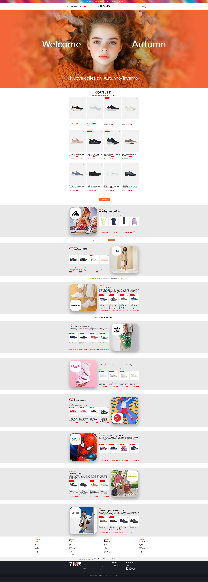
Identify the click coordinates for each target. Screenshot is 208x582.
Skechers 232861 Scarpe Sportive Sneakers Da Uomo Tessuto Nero (111, 121)
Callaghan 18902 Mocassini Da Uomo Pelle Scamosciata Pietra (103, 529)
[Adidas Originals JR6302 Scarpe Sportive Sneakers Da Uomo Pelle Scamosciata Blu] (73, 337)
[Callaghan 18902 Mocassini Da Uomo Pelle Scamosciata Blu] (114, 521)
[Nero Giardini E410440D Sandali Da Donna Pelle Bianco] (94, 260)
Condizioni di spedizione (102, 568)
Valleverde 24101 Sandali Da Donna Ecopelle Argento (103, 492)
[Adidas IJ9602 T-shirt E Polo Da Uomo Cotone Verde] (103, 221)
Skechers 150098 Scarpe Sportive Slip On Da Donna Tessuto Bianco (130, 121)
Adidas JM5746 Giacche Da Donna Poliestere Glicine (133, 229)
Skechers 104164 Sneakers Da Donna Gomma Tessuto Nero (94, 187)
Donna (84, 562)
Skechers (37, 543)
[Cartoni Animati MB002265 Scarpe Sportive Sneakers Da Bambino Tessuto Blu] (134, 448)
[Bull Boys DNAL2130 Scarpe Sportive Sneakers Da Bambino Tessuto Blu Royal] (104, 412)
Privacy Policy (100, 569)
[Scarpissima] (104, 6)
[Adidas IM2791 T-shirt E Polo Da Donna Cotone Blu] (114, 221)
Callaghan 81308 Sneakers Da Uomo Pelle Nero (133, 528)
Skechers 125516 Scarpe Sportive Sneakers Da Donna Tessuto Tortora (123, 307)
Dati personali (114, 563)
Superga (106, 548)
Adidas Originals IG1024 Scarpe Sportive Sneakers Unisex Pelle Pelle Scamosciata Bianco (104, 346)
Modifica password (115, 565)
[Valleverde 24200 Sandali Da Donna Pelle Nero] (73, 485)
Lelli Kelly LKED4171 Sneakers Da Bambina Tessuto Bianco (123, 383)
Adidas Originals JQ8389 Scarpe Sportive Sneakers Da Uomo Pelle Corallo (94, 345)
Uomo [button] (66, 6)
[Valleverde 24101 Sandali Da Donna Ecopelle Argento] (104, 485)
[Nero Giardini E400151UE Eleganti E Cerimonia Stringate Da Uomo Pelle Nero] (84, 260)
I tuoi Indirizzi (114, 566)
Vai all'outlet (104, 199)
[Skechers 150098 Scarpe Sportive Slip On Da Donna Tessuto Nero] (77, 108)
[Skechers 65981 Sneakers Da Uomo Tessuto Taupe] (130, 141)
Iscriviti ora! (111, 240)
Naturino (106, 550)
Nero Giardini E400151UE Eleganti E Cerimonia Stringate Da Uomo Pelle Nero (83, 268)
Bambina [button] (71, 6)
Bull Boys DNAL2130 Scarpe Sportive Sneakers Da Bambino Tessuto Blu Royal (104, 420)
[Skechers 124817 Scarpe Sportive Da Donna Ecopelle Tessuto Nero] (95, 141)
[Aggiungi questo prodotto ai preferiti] (83, 99)
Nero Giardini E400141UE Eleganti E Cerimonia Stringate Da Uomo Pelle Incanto (129, 187)
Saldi (84, 570)
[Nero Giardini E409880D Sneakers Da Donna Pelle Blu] (112, 141)
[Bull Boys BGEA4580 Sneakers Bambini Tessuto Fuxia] (84, 412)
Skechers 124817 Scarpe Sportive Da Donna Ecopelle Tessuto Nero (94, 155)
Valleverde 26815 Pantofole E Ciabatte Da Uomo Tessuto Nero (83, 493)
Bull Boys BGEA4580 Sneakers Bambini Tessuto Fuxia (83, 419)
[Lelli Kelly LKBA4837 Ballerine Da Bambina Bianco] (114, 376)
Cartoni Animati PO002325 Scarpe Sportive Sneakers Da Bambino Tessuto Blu (113, 456)
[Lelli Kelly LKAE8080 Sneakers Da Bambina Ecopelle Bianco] (103, 376)
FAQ (98, 565)
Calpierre (71, 545)
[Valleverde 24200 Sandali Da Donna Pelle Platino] (94, 485)
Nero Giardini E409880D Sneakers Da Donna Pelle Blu (112, 155)
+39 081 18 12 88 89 (132, 569)
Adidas (70, 543)
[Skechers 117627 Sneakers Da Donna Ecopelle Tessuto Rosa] (77, 141)
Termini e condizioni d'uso (102, 566)
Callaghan (37, 545)
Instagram (128, 565)
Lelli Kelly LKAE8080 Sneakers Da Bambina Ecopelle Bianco (103, 383)
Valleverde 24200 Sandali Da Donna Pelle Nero (73, 492)
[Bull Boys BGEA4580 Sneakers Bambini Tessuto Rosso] (73, 412)
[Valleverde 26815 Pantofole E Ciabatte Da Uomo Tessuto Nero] (84, 485)
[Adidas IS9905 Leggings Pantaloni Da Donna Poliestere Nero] (124, 221)
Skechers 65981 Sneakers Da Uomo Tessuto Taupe (129, 155)
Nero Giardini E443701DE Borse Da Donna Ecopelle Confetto (104, 268)
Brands (84, 571)
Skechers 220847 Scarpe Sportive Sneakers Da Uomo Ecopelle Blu (102, 307)
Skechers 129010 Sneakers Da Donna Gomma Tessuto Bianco (111, 187)
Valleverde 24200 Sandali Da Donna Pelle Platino (94, 492)
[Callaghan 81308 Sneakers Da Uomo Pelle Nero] (134, 521)
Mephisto (37, 550)
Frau (70, 544)
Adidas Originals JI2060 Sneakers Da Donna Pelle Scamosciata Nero (83, 345)
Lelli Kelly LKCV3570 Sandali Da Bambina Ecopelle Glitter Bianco (134, 384)
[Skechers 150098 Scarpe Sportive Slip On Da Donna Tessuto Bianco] (130, 108)
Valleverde (37, 548)
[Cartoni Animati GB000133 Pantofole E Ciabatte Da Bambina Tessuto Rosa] (124, 448)
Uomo (84, 564)
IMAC (70, 547)
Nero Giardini (37, 544)
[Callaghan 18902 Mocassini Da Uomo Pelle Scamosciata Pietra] (103, 521)
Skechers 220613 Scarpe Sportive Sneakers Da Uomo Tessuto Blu (133, 307)
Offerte (84, 568)
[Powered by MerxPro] (104, 579)
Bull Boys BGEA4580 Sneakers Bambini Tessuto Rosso (73, 419)
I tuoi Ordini (114, 568)
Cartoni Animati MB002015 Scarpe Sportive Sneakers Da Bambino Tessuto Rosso (103, 457)
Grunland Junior (107, 551)
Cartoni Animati (142, 550)
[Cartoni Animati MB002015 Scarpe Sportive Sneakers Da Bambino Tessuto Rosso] (103, 448)
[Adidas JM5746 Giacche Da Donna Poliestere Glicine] (134, 221)
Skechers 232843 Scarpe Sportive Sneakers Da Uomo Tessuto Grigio (113, 307)
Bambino (84, 567)
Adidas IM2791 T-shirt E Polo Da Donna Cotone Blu (113, 229)
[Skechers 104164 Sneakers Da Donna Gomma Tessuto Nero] (95, 173)
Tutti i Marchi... (38, 552)
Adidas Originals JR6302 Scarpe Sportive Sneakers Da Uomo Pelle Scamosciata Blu (73, 346)
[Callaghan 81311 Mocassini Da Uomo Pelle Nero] (124, 521)
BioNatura (37, 547)
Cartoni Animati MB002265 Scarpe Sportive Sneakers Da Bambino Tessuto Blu (134, 456)
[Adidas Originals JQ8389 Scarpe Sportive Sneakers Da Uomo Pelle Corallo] (94, 337)
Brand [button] (80, 6)
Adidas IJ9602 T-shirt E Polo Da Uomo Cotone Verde (103, 229)
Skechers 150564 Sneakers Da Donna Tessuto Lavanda (94, 121)
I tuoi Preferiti (114, 569)
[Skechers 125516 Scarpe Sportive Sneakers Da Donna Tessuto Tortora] (124, 299)
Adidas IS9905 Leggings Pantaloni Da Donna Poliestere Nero (124, 229)
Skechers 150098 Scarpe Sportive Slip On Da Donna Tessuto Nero (77, 121)
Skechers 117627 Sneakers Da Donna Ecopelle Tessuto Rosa (76, 155)
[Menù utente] (140, 6)
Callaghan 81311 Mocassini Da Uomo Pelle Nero (123, 528)
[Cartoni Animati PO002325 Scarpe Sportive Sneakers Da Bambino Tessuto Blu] (114, 448)
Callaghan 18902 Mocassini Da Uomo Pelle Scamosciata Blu (113, 528)
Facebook (128, 563)
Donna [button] (63, 6)
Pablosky (106, 547)
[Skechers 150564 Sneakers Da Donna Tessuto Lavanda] (95, 108)
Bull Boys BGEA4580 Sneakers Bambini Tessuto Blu (94, 419)
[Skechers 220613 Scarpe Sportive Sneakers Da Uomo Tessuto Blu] (134, 299)
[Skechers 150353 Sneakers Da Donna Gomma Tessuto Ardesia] (77, 173)
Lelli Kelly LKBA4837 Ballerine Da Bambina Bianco (113, 383)
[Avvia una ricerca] (88, 6)
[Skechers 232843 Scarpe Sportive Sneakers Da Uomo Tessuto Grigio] (114, 299)
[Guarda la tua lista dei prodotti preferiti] (143, 6)
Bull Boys (141, 543)
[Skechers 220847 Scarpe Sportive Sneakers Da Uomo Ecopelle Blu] (103, 299)
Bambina (84, 565)
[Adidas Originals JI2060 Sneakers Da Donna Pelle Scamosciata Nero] (84, 337)
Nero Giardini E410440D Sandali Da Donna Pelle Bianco (94, 267)
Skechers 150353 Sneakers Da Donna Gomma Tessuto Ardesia (76, 187)
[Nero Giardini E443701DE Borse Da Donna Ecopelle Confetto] (104, 260)
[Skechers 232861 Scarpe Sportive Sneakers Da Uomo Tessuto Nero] (112, 108)
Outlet (85, 6)
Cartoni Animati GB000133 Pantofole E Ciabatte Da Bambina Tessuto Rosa (124, 456)
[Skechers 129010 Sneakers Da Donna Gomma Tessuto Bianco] (112, 173)
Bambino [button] (76, 6)
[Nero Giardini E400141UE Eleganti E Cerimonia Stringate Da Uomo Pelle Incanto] (130, 173)
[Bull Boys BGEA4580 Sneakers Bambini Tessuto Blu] (94, 412)
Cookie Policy (100, 571)
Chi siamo (99, 563)
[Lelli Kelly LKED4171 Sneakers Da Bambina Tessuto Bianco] (124, 376)
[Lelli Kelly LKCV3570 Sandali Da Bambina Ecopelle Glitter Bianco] (134, 376)
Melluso (36, 551)
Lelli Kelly (106, 543)
